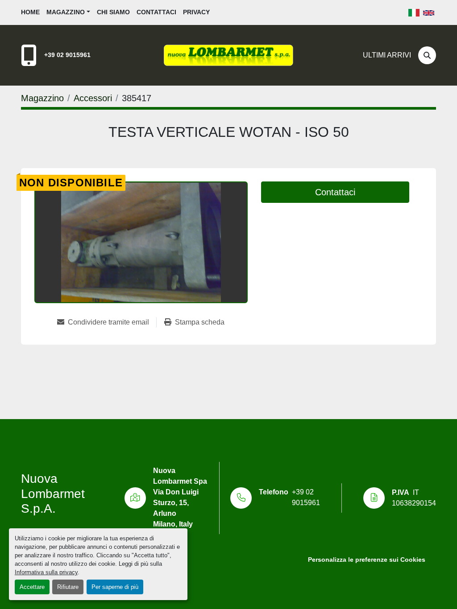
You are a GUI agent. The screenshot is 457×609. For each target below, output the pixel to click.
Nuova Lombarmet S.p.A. (53, 493)
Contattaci (156, 12)
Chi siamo (113, 12)
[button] (68, 12)
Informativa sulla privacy (46, 572)
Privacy (196, 12)
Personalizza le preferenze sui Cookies (366, 559)
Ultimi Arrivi (387, 55)
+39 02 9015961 (67, 54)
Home (30, 12)
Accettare (32, 587)
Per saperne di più (114, 587)
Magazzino (65, 12)
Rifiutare (68, 587)
